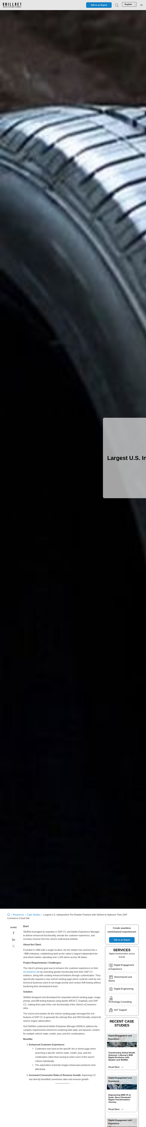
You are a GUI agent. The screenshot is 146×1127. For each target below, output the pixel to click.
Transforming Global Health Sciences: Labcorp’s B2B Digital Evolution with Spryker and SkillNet (121, 1056)
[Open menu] (141, 5)
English (128, 4)
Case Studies (33, 915)
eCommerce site (31, 972)
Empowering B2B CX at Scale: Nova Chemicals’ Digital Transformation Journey (119, 1098)
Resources (18, 915)
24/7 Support (120, 1010)
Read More (114, 1067)
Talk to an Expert (99, 5)
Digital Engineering (123, 989)
